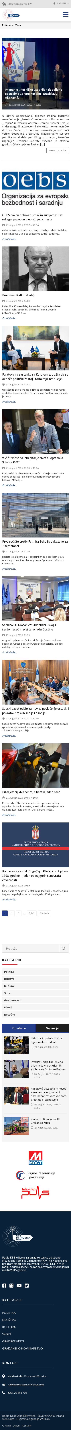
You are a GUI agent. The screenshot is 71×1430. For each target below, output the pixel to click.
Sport (8, 993)
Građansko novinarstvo (22, 1348)
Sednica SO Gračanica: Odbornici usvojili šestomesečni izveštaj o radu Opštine (29, 627)
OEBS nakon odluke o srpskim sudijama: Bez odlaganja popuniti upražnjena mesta (32, 217)
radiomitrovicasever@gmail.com (26, 1384)
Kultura (9, 985)
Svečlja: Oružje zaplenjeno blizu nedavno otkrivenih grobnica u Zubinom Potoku (48, 1065)
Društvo (9, 978)
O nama (6, 1425)
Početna (7, 25)
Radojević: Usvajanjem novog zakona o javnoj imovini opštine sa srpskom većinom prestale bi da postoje (48, 1094)
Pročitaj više (57, 150)
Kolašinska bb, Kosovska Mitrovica (27, 1376)
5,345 (32, 913)
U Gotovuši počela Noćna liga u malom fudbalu (46, 1040)
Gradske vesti (12, 1000)
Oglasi (16, 1425)
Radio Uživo (63, 3)
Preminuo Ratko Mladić (18, 295)
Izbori (8, 1007)
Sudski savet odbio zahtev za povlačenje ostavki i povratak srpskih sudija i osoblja (35, 710)
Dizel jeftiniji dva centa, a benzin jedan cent (31, 792)
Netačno (9, 1014)
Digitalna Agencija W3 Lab (33, 1418)
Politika (9, 971)
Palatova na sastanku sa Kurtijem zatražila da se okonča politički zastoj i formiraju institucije (35, 376)
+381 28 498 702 (17, 1392)
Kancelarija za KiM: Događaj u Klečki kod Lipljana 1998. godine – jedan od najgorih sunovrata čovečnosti (35, 875)
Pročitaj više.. (9, 239)
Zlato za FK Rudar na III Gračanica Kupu (45, 1120)
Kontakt (26, 1425)
